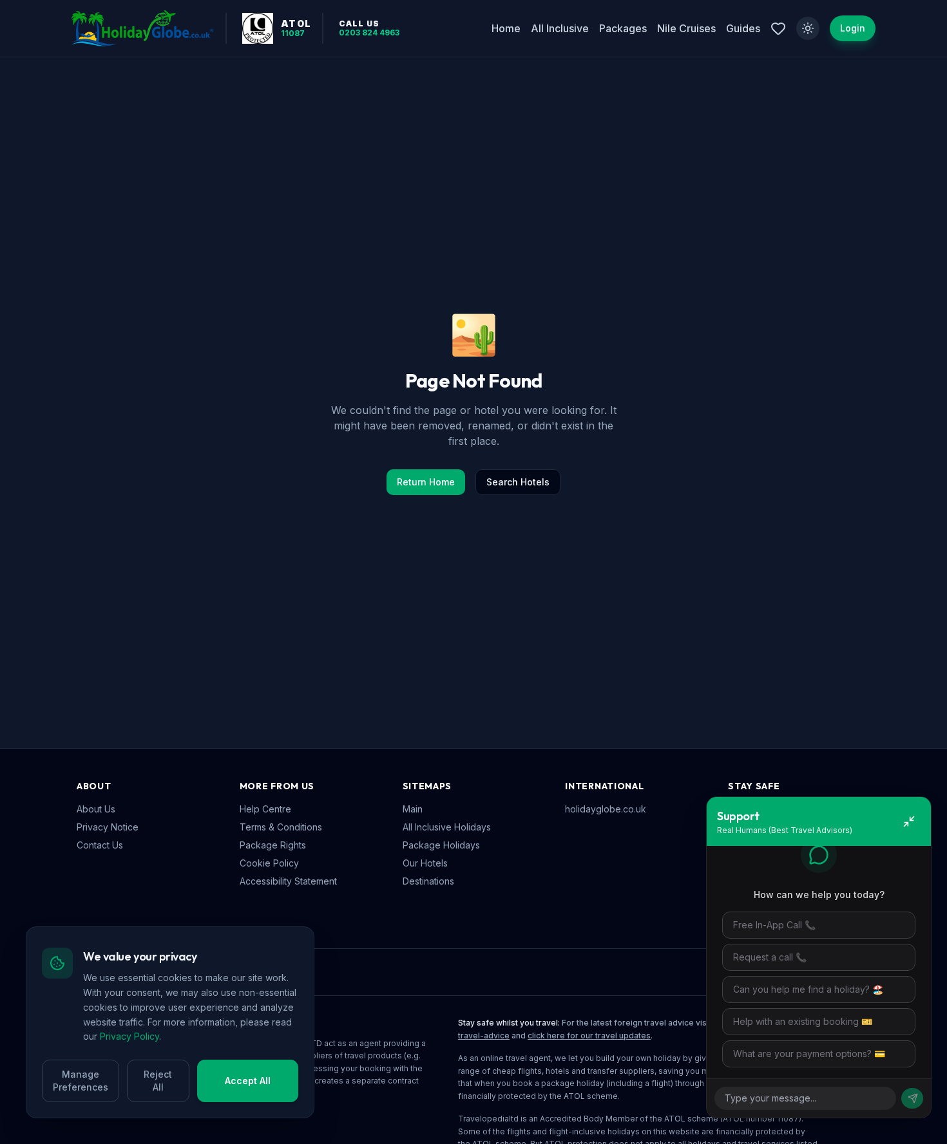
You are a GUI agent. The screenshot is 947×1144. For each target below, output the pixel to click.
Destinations (428, 881)
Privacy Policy (129, 1036)
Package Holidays (441, 844)
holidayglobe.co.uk (605, 808)
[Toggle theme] (807, 28)
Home (506, 28)
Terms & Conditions (281, 826)
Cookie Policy (269, 863)
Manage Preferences (80, 1080)
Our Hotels (425, 863)
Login (852, 28)
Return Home (426, 481)
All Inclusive (560, 28)
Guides (743, 28)
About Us (96, 808)
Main (413, 808)
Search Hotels (518, 481)
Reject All (158, 1080)
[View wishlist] (778, 28)
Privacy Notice (108, 826)
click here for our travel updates (589, 1035)
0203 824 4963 (369, 33)
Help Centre (265, 808)
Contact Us (100, 844)
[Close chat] (909, 821)
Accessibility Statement (288, 881)
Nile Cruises (686, 28)
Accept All (248, 1080)
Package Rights (273, 844)
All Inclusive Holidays (447, 826)
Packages (623, 28)
